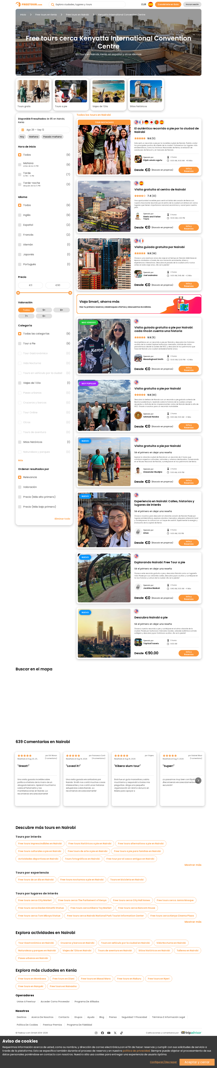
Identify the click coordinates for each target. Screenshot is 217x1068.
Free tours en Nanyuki (30, 986)
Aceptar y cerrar (197, 1062)
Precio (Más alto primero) (39, 497)
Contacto (63, 1017)
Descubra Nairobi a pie (151, 617)
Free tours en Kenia (46, 14)
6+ (44, 316)
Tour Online (46, 412)
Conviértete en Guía (168, 4)
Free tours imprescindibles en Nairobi (40, 843)
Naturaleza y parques (46, 452)
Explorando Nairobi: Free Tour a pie (159, 562)
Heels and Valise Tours (151, 218)
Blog (101, 1017)
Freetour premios (52, 1024)
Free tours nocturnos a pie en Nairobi (82, 879)
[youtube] (109, 1033)
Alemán (46, 244)
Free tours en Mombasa (32, 978)
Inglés (46, 215)
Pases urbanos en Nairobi (33, 958)
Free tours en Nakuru (129, 978)
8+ (61, 310)
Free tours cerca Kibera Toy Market (91, 908)
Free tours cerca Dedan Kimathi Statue (41, 908)
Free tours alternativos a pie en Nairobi (141, 843)
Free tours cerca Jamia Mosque (175, 900)
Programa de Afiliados (87, 1001)
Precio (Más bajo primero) (39, 506)
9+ (44, 310)
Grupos (78, 1017)
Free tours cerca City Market (35, 900)
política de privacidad (136, 1051)
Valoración (30, 487)
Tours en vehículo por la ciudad (46, 373)
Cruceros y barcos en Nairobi (77, 942)
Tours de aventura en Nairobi (115, 950)
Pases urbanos (46, 392)
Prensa (113, 1017)
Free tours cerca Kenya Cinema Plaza (172, 915)
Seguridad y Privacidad (134, 1017)
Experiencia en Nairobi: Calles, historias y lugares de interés (164, 503)
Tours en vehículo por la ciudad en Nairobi (125, 942)
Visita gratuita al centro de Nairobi (160, 189)
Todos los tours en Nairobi (94, 115)
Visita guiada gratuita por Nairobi (159, 247)
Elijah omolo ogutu (152, 160)
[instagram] (96, 1033)
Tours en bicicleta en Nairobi (127, 879)
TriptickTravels (151, 643)
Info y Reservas (188, 169)
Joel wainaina (150, 275)
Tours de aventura (46, 432)
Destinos (21, 1017)
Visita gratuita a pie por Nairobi (157, 388)
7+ (26, 316)
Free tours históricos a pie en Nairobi (89, 843)
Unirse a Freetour (26, 1001)
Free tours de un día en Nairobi (36, 879)
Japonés (46, 254)
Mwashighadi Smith (153, 359)
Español (46, 225)
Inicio (23, 14)
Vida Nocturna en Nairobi (171, 942)
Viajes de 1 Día (46, 383)
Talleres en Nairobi (187, 950)
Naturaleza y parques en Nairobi (37, 950)
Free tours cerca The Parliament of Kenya (82, 900)
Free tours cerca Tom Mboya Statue (39, 915)
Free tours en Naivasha (63, 986)
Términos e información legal (168, 1017)
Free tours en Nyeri (159, 978)
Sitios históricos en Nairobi (154, 950)
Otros (46, 422)
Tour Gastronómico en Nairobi (36, 942)
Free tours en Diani (63, 978)
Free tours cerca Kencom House (136, 908)
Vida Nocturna (46, 363)
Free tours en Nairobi (77, 14)
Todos (26, 310)
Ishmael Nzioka (151, 417)
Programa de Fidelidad (79, 1024)
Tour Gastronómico (46, 353)
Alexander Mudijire (152, 472)
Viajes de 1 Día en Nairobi (77, 950)
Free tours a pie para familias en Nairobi (137, 851)
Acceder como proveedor (55, 1001)
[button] (33, 94)
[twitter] (115, 1033)
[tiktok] (121, 1033)
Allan (146, 533)
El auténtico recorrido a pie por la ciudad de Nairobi (166, 130)
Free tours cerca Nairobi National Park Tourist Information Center (105, 915)
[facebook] (102, 1033)
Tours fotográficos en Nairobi (82, 858)
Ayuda (90, 1017)
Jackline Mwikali (151, 588)
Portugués (46, 264)
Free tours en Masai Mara (96, 978)
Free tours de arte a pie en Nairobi (87, 851)
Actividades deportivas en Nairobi (38, 858)
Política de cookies (27, 1024)
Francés (46, 234)
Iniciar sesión (192, 4)
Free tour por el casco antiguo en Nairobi (130, 858)
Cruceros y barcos (46, 402)
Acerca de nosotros (42, 1017)
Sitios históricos (46, 442)
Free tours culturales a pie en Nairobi (39, 851)
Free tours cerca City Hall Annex (131, 900)
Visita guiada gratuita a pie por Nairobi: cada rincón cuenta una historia (163, 329)
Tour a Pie (46, 343)
